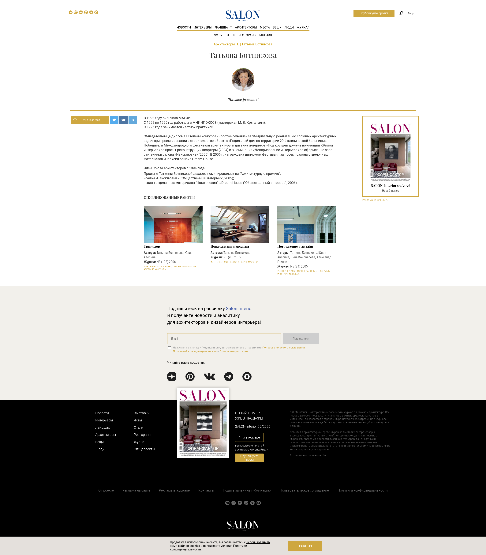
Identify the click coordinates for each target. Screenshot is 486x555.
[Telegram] (133, 120)
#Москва (160, 269)
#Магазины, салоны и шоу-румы (176, 266)
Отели (230, 35)
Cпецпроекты (144, 449)
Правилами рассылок (234, 351)
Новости (184, 27)
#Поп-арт (149, 269)
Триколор (152, 246)
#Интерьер (150, 266)
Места (265, 27)
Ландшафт (223, 27)
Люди (289, 27)
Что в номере (249, 437)
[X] (114, 120)
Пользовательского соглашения (283, 347)
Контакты (206, 490)
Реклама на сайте (136, 490)
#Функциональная (235, 262)
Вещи (277, 27)
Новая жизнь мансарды (230, 246)
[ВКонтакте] (123, 120)
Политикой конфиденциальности (195, 351)
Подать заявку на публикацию (247, 490)
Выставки (141, 413)
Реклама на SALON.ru (375, 200)
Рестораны (247, 35)
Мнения (265, 35)
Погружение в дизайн (295, 246)
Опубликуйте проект (374, 13)
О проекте (106, 490)
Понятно (305, 546)
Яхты (218, 35)
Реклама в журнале (174, 490)
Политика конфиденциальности (363, 490)
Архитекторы (246, 27)
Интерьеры (203, 27)
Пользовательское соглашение (304, 490)
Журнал (303, 27)
